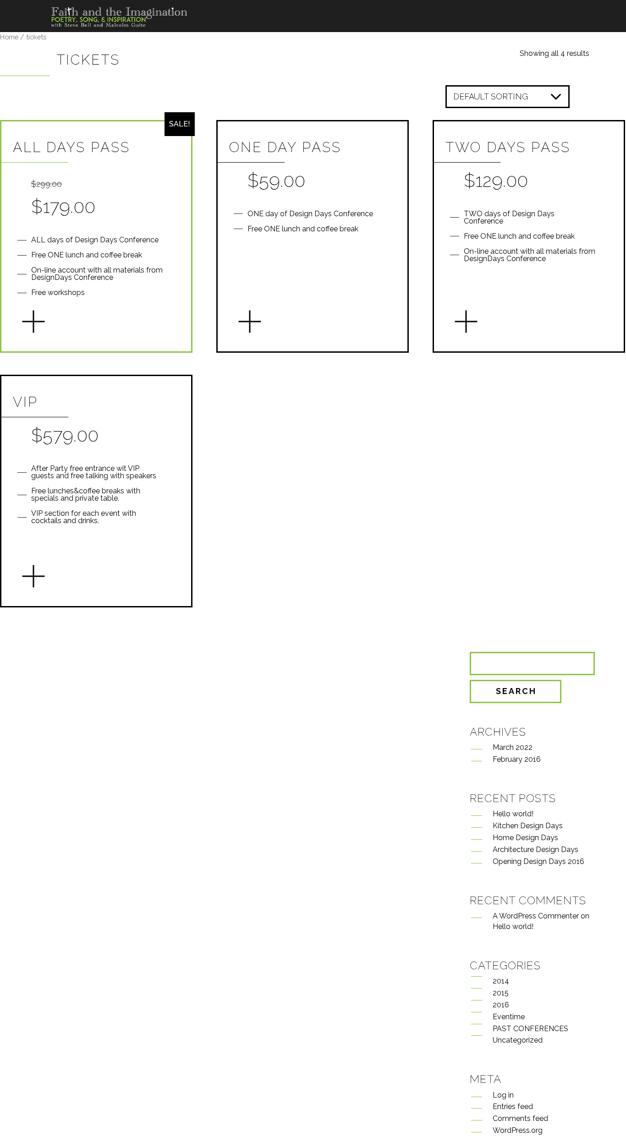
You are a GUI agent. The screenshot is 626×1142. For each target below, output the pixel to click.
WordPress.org (518, 1130)
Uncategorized (518, 1040)
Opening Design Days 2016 (538, 861)
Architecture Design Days (535, 849)
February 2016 (517, 759)
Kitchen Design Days (528, 825)
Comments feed (520, 1118)
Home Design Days (525, 837)
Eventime (509, 1016)
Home (9, 37)
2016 (501, 1004)
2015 (501, 993)
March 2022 (513, 747)
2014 (501, 981)
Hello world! (513, 813)
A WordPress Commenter (536, 916)
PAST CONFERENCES (530, 1028)
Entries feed (513, 1106)
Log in (503, 1095)
